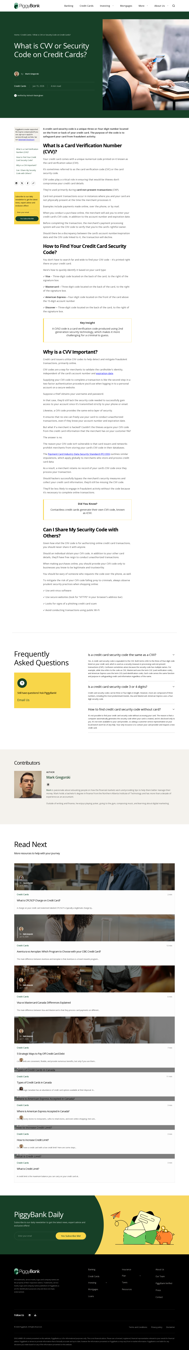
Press (158, 1290)
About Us (159, 5)
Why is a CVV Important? (26, 165)
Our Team (160, 1276)
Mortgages (126, 5)
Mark (48, 790)
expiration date (104, 373)
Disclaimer (170, 1327)
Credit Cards (86, 5)
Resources (127, 1289)
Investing (105, 5)
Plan (124, 1275)
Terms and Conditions (138, 1327)
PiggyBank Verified (164, 1283)
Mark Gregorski (32, 74)
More (141, 5)
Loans (91, 1296)
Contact (159, 1297)
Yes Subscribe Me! (27, 219)
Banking (68, 5)
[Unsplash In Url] (35, 1315)
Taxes (124, 1282)
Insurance (126, 1269)
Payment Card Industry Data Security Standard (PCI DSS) (79, 454)
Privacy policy (156, 1327)
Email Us (23, 700)
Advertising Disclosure (26, 140)
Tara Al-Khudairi (28, 883)
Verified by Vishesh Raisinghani (30, 95)
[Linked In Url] (29, 1315)
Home (16, 35)
